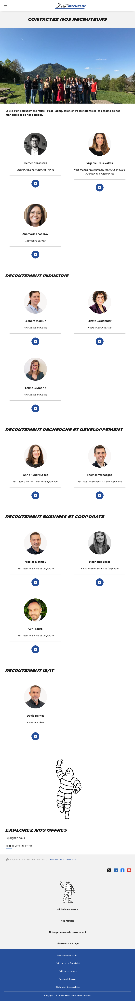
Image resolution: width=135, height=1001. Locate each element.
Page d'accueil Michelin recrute (27, 859)
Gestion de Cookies (67, 979)
